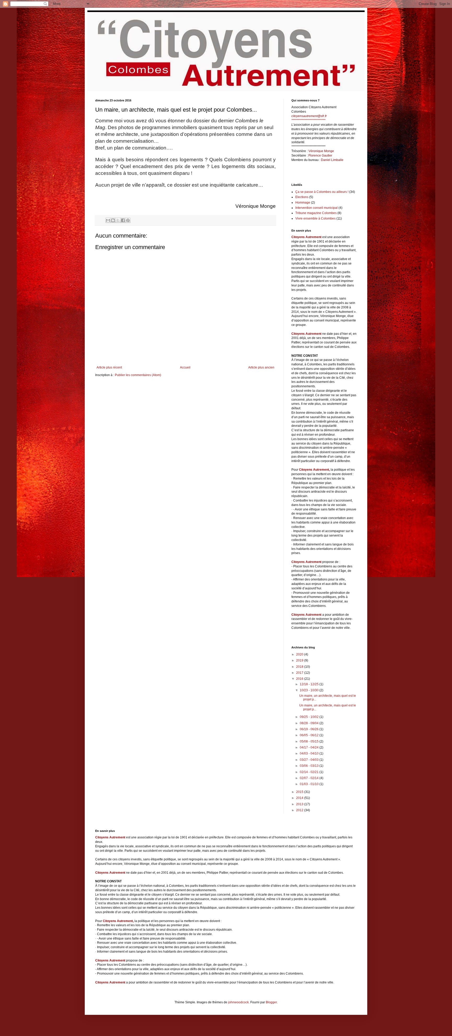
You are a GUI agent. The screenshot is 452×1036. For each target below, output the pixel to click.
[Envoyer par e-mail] (108, 220)
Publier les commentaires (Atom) (138, 375)
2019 (300, 660)
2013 (300, 804)
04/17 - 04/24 (309, 747)
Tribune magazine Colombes (316, 213)
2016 (300, 679)
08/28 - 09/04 (309, 723)
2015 (300, 792)
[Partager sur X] (118, 220)
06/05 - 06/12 (309, 735)
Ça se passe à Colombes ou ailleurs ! (321, 192)
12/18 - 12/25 (309, 684)
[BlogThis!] (113, 220)
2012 (300, 810)
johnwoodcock (238, 1002)
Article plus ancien (261, 367)
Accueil (185, 367)
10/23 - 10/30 (309, 690)
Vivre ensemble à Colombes (315, 218)
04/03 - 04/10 (309, 753)
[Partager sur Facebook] (123, 220)
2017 (300, 673)
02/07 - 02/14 (309, 778)
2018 (300, 667)
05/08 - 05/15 (309, 741)
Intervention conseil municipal (316, 208)
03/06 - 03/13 (309, 766)
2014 (300, 798)
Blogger (271, 1002)
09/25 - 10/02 (309, 717)
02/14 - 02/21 (309, 772)
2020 (300, 654)
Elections (301, 197)
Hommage (302, 202)
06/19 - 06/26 (309, 729)
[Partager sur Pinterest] (128, 220)
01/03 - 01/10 (309, 784)
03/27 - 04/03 (309, 760)
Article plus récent (109, 367)
